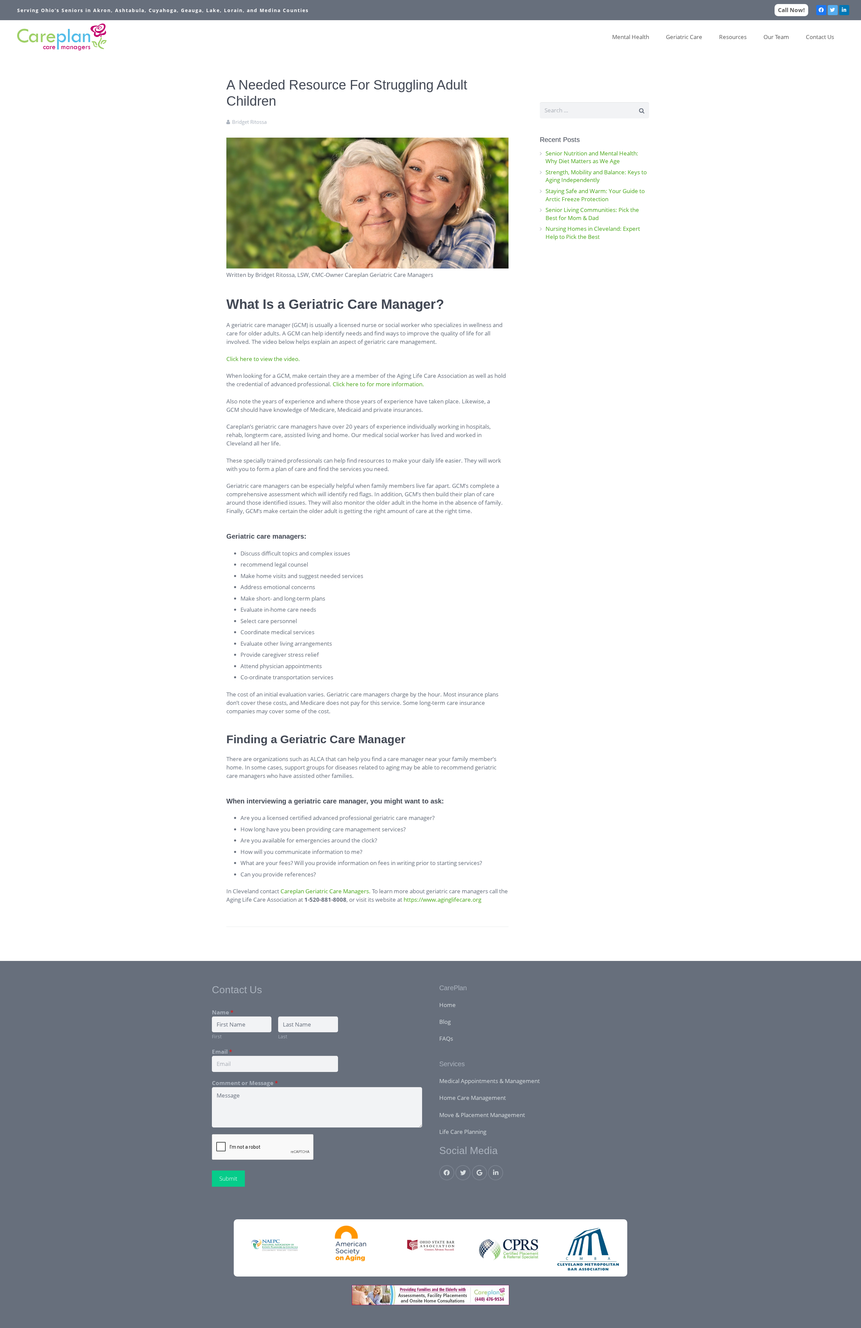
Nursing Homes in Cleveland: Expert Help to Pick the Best (593, 233)
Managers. (357, 891)
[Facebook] (821, 10)
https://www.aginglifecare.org (442, 899)
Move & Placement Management (482, 1115)
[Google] (479, 1172)
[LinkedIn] (844, 10)
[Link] (62, 37)
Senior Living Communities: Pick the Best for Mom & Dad (592, 214)
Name (222, 1012)
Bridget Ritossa (249, 121)
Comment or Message (245, 1083)
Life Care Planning (462, 1132)
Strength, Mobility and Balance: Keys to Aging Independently (596, 176)
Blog (445, 1022)
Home (447, 1005)
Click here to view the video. (263, 359)
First (217, 1036)
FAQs (446, 1038)
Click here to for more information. (378, 384)
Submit (228, 1178)
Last (282, 1036)
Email (222, 1051)
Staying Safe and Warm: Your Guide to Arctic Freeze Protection (595, 195)
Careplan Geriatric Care (311, 891)
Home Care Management (472, 1098)
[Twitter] (833, 10)
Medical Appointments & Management (489, 1081)
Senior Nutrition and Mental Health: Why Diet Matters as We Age (592, 157)
